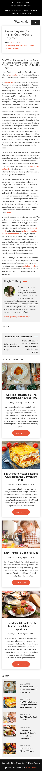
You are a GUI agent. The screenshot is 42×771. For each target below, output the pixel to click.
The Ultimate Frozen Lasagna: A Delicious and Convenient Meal (21, 476)
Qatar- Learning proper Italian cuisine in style (12, 342)
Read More (20, 433)
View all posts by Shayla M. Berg (17, 316)
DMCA (15, 13)
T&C (30, 13)
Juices (12, 326)
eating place (14, 75)
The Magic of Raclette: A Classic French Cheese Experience (21, 626)
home (9, 212)
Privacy (23, 13)
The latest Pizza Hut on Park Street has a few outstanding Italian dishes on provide (29, 344)
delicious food (29, 266)
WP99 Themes (31, 767)
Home (7, 10)
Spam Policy (16, 10)
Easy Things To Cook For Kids (21, 552)
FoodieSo (21, 21)
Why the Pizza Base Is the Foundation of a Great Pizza (21, 396)
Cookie (34, 10)
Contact (26, 10)
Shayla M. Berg (16, 402)
